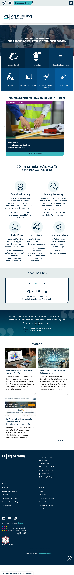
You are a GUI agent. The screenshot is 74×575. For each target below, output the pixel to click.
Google (20, 523)
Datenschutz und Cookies (47, 498)
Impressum (42, 494)
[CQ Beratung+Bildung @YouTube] (9, 518)
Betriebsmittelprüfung (9, 491)
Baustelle (5, 494)
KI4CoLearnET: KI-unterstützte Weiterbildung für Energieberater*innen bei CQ (19, 421)
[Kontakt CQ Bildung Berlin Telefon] (4, 3)
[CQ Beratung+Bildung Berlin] (14, 456)
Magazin (42, 509)
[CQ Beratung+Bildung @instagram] (15, 518)
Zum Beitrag (60, 440)
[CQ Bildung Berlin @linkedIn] (71, 3)
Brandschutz (6, 487)
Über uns (42, 484)
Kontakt (41, 487)
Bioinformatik (6, 505)
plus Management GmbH (45, 553)
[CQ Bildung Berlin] (18, 17)
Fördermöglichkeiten (46, 505)
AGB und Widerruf (45, 502)
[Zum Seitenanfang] (69, 558)
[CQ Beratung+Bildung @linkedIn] (3, 518)
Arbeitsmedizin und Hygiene (11, 502)
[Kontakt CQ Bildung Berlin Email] (10, 3)
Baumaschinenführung (9, 498)
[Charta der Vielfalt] (14, 530)
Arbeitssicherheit (7, 484)
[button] (4, 127)
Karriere (41, 491)
